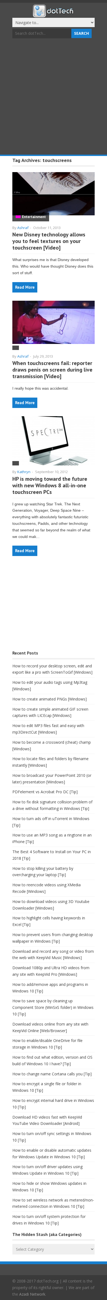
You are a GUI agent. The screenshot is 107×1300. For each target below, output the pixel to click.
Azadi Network (32, 1294)
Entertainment (34, 217)
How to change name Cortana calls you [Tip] (52, 1073)
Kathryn (23, 471)
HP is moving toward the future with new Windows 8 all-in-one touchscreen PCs (49, 485)
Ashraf (23, 227)
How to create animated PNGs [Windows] (49, 699)
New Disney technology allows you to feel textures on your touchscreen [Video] (48, 241)
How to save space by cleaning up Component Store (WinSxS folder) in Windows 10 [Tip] (53, 1007)
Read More (25, 287)
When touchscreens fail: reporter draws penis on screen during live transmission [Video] (52, 370)
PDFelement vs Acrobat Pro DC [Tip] (45, 791)
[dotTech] (53, 14)
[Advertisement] (53, 97)
